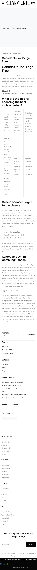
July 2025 (5, 347)
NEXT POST (31, 334)
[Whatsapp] (7, 564)
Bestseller (6, 418)
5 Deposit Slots (6, 91)
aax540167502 (6, 53)
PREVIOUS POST (5, 334)
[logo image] (18, 3)
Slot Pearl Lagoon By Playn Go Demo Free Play (17, 94)
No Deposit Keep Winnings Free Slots (14, 394)
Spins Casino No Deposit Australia (13, 398)
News (4, 368)
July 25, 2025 (17, 53)
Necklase (5, 364)
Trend (14, 418)
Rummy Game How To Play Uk (11, 385)
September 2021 (7, 353)
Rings (3, 371)
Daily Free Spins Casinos (10, 291)
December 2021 (7, 350)
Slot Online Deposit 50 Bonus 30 (12, 382)
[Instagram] (4, 564)
